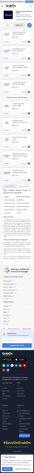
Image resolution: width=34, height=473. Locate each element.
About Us (5, 411)
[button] (29, 25)
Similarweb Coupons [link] (8, 284)
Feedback (5, 429)
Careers (4, 421)
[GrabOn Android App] (7, 360)
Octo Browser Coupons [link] (9, 290)
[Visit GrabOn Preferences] (17, 270)
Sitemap (4, 426)
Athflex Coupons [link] (7, 296)
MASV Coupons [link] (7, 281)
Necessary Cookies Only (23, 469)
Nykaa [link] (5, 312)
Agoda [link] (5, 321)
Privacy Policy (6, 413)
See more (5, 298)
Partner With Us (7, 424)
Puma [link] (4, 318)
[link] (7, 366)
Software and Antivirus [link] (14, 328)
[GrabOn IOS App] (20, 360)
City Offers (20, 388)
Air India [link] (5, 315)
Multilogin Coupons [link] (8, 293)
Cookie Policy (27, 465)
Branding (5, 418)
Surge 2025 (5, 391)
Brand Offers (21, 391)
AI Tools (4, 388)
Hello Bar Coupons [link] (8, 287)
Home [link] (3, 328)
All (8, 25)
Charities (4, 399)
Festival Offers (21, 396)
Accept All (7, 469)
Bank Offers (20, 393)
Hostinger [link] (5, 306)
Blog (3, 393)
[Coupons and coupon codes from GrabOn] (11, 6)
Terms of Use (6, 416)
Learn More (24, 379)
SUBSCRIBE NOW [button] (17, 346)
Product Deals (6, 396)
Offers (19, 25)
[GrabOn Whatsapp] (3, 366)
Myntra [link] (5, 309)
